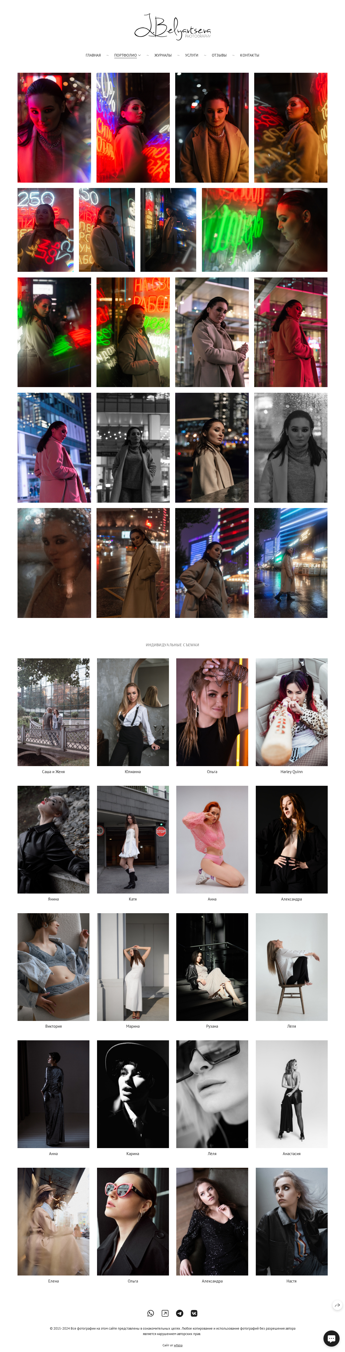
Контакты (249, 55)
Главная (93, 55)
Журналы (163, 55)
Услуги (191, 55)
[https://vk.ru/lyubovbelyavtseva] (194, 1313)
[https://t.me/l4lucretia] (179, 1313)
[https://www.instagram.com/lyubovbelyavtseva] (165, 1313)
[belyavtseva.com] (172, 26)
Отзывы (219, 55)
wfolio (178, 1345)
